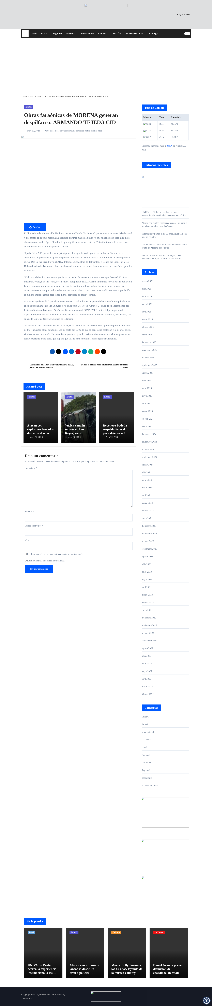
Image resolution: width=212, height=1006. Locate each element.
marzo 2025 (147, 411)
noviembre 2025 (149, 350)
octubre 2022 (148, 633)
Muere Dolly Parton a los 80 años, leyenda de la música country (126, 969)
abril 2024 (146, 495)
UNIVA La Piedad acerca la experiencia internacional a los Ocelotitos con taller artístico (42, 972)
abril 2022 (146, 679)
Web (27, 540)
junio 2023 (147, 572)
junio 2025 (147, 388)
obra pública (91, 131)
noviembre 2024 (149, 442)
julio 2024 (146, 472)
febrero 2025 (148, 419)
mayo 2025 (147, 396)
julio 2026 (146, 289)
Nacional (70, 33)
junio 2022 (147, 663)
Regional (57, 33)
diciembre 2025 (149, 342)
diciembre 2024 (149, 434)
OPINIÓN (116, 33)
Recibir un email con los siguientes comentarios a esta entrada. (55, 554)
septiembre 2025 (149, 365)
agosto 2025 (147, 373)
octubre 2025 (148, 357)
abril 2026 (146, 311)
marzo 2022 (147, 686)
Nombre (29, 511)
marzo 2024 (147, 503)
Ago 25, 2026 (74, 437)
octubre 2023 (148, 541)
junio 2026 (147, 296)
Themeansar (26, 998)
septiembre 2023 (149, 549)
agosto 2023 (147, 556)
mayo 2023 (147, 579)
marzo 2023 (147, 594)
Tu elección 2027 (134, 33)
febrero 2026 (148, 327)
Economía (68, 131)
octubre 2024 (148, 449)
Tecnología (152, 33)
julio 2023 (146, 564)
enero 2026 (147, 334)
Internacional (87, 33)
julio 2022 (146, 656)
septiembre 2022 (149, 640)
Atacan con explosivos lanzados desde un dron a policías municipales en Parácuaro (85, 972)
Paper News (57, 994)
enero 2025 (147, 426)
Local (34, 33)
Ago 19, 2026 (112, 437)
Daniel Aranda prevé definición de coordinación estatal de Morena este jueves (168, 970)
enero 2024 (147, 518)
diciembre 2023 (149, 526)
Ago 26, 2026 (36, 437)
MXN (169, 146)
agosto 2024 (147, 464)
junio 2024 (147, 480)
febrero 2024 (148, 510)
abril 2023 (146, 587)
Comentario (31, 468)
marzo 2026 (147, 319)
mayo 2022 (147, 671)
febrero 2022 (148, 694)
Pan (100, 131)
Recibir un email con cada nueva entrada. (46, 560)
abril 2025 (146, 403)
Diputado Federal (54, 131)
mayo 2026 (147, 304)
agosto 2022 (147, 648)
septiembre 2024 (149, 457)
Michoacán (79, 131)
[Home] (25, 33)
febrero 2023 (148, 602)
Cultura (102, 33)
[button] (207, 1001)
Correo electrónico (34, 526)
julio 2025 (146, 380)
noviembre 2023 (149, 533)
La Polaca (146, 739)
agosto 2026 (147, 281)
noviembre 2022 (149, 625)
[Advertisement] (106, 64)
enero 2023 (147, 610)
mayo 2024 (147, 487)
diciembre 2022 (149, 617)
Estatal (44, 33)
